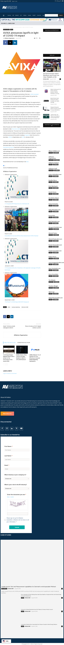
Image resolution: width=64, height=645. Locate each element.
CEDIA (10, 137)
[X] (61, 1)
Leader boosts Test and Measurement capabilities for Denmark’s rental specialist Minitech (28, 586)
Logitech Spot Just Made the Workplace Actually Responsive (55, 116)
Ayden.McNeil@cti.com (55, 174)
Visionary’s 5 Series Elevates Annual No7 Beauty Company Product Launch (37, 609)
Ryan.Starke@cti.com (54, 268)
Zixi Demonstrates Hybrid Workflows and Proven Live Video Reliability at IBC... (51, 75)
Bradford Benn (53, 180)
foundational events (8, 147)
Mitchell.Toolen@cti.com (55, 239)
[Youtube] (63, 1)
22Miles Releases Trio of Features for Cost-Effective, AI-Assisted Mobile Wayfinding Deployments (35, 358)
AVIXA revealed (34, 94)
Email (6, 465)
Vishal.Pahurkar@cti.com (56, 298)
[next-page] (7, 364)
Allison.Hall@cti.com (54, 151)
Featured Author (53, 204)
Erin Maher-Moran (54, 198)
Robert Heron (52, 256)
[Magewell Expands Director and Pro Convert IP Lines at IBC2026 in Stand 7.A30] (46, 109)
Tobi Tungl (51, 292)
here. (27, 161)
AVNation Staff (46, 79)
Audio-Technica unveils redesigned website (9, 326)
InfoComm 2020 (16, 129)
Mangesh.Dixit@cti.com (55, 227)
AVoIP (22, 611)
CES (23, 137)
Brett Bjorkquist (53, 186)
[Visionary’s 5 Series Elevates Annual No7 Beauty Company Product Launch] (10, 615)
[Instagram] (57, 1)
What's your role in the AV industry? (15, 484)
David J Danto (52, 192)
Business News (6, 27)
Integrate (27, 135)
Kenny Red (52, 215)
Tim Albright (52, 280)
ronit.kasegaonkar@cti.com (56, 262)
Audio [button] (12, 497)
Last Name (7, 456)
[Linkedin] (59, 1)
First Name (7, 446)
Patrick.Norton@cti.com (55, 245)
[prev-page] (4, 364)
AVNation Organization (9, 38)
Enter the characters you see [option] (16, 494)
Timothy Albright (53, 286)
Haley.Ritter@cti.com (54, 209)
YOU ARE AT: (4, 23)
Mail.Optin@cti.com (54, 221)
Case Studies (4, 588)
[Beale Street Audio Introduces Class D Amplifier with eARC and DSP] (46, 100)
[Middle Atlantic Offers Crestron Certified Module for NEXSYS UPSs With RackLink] (22, 350)
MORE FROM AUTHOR (23, 342)
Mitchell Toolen (53, 233)
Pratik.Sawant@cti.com (55, 251)
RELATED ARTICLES (10, 342)
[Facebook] (55, 1)
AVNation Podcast (54, 162)
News (12, 29)
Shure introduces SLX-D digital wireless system (33, 326)
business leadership (16, 307)
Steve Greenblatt (53, 274)
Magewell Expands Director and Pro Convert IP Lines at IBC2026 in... (55, 109)
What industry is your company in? (15, 475)
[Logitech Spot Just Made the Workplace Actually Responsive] (46, 116)
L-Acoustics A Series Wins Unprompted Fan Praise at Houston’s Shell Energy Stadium (39, 624)
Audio (22, 597)
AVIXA (9, 307)
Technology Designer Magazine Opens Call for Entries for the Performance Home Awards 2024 (8, 358)
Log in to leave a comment (10, 373)
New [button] (8, 497)
